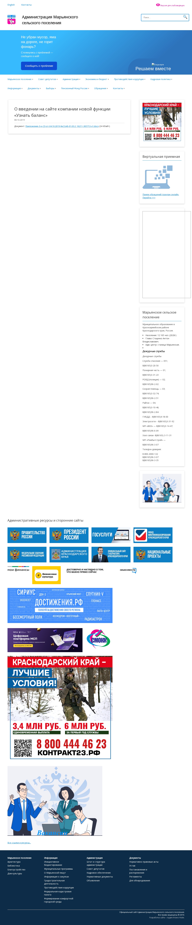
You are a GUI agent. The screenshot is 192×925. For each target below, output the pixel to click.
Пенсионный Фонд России (74, 88)
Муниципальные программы (58, 868)
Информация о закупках (56, 876)
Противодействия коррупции (129, 79)
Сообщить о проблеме (39, 65)
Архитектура (14, 861)
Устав (132, 865)
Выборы (50, 88)
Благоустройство (16, 869)
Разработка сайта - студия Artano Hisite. (166, 917)
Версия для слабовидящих (172, 5)
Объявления (93, 880)
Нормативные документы (100, 876)
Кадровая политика (160, 79)
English (11, 4)
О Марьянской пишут (55, 872)
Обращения (100, 88)
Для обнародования (139, 880)
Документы (33, 88)
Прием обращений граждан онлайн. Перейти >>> (160, 196)
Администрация (71, 79)
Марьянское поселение (20, 79)
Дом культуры (15, 873)
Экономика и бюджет (96, 79)
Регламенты (135, 876)
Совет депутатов (47, 79)
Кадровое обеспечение (99, 872)
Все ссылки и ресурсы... (19, 842)
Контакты (26, 4)
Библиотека (14, 865)
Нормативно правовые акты (143, 861)
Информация (14, 88)
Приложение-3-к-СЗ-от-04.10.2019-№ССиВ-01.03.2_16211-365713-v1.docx (62, 126)
